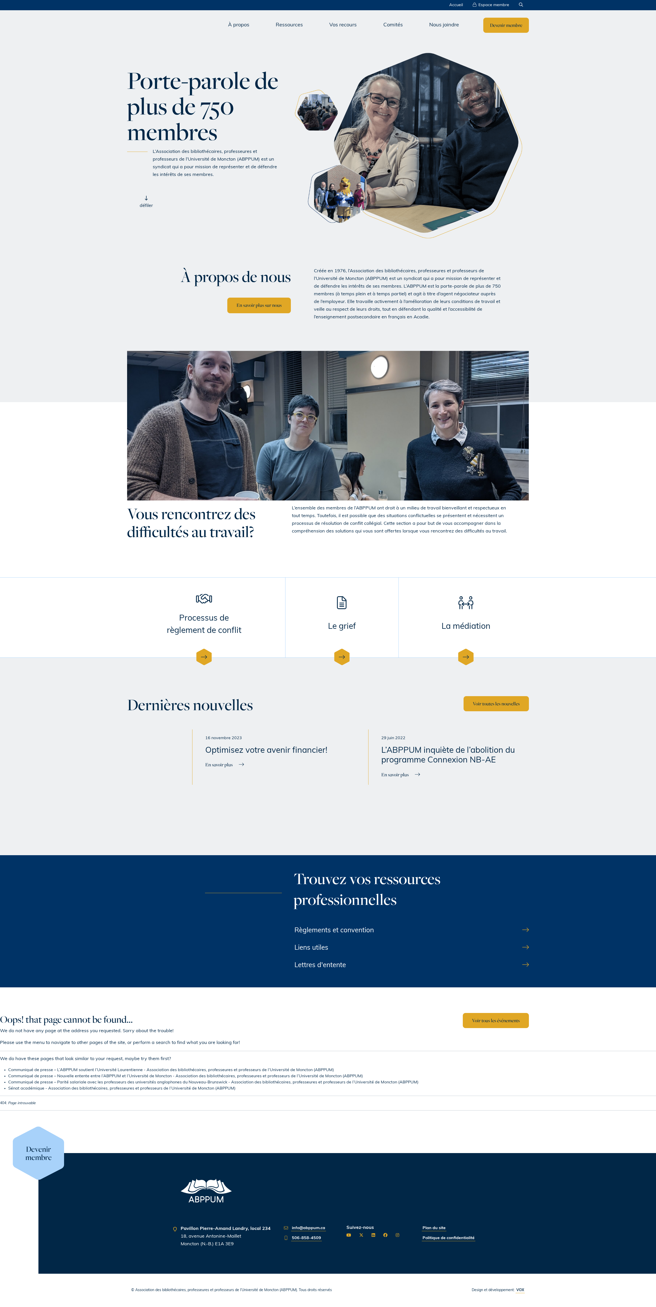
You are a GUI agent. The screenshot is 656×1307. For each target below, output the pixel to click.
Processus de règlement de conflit (204, 624)
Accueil (456, 5)
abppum (172, 25)
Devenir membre (506, 25)
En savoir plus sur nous (259, 305)
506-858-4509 (306, 1238)
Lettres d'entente (320, 965)
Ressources (289, 25)
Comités (393, 25)
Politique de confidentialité (449, 1238)
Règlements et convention (334, 930)
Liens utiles (311, 948)
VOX (520, 1290)
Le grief (342, 627)
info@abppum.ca (308, 1228)
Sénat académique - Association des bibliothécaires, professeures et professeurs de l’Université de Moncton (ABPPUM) (121, 1088)
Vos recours (343, 25)
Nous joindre (444, 25)
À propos (238, 25)
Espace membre (493, 5)
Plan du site (434, 1228)
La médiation (466, 627)
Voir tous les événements (496, 1020)
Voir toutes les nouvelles (496, 703)
